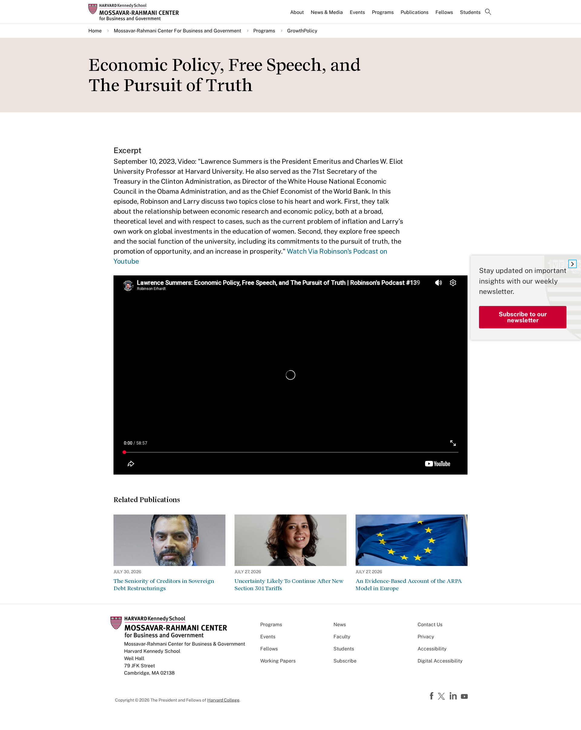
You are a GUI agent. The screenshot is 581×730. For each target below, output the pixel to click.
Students (470, 12)
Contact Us (430, 624)
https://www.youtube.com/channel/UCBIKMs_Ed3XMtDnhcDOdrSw (465, 696)
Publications (414, 12)
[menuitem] (297, 15)
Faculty (341, 637)
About (297, 12)
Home (95, 31)
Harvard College (223, 700)
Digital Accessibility (440, 661)
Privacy (426, 637)
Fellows (444, 12)
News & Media (327, 12)
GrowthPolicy (302, 31)
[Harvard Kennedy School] (135, 12)
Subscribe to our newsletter (523, 317)
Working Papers (278, 661)
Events (357, 12)
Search (488, 12)
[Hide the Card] (572, 263)
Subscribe (344, 661)
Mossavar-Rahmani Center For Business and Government (177, 31)
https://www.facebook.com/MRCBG (432, 696)
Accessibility (432, 649)
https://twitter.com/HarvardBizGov (442, 697)
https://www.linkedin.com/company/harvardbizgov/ (453, 696)
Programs (383, 12)
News (339, 624)
